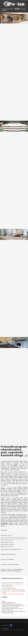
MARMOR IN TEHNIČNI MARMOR (8, 602)
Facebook (11, 625)
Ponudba (17, 8)
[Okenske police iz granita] (10, 542)
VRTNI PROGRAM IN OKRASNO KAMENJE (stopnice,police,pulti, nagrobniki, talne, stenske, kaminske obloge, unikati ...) (12, 608)
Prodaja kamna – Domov (7, 8)
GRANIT (3, 601)
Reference (4, 10)
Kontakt (23, 8)
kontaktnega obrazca (7, 523)
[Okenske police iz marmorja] (10, 544)
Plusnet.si (6, 628)
